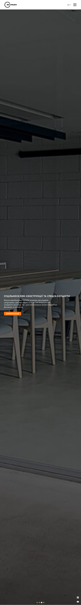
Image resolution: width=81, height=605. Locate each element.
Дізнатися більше (12, 314)
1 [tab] (37, 602)
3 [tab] (41, 602)
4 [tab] (43, 602)
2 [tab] (39, 602)
